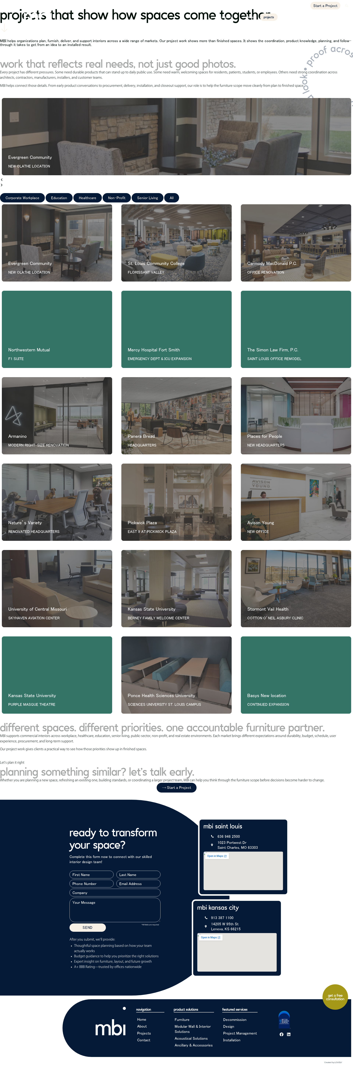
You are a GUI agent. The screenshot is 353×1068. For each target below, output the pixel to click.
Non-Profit (116, 198)
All (172, 198)
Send (88, 927)
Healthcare (87, 198)
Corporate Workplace (22, 198)
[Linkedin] (288, 1034)
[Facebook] (282, 1034)
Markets (248, 17)
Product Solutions (222, 17)
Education (59, 198)
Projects (269, 17)
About (339, 17)
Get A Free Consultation (335, 996)
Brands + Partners (313, 17)
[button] (346, 5)
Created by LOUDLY (333, 1062)
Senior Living (147, 198)
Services (286, 17)
